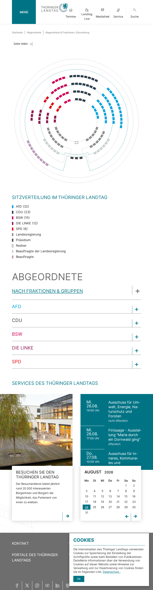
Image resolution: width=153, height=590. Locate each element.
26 (102, 507)
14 (118, 496)
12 (102, 496)
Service (118, 16)
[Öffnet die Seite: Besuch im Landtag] (36, 432)
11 (94, 496)
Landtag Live (86, 16)
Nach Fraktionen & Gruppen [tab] (47, 291)
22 (126, 501)
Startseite (17, 32)
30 (134, 507)
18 (94, 501)
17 (86, 501)
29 (126, 507)
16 (133, 496)
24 (86, 507)
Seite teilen (21, 43)
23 (134, 501)
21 (118, 501)
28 (118, 507)
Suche (134, 16)
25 (94, 507)
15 (126, 496)
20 (110, 501)
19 (102, 501)
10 (86, 496)
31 (86, 512)
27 (110, 507)
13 (110, 496)
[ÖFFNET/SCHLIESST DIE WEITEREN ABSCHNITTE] (136, 290)
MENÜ (24, 12)
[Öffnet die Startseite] (54, 12)
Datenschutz (111, 571)
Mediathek (103, 16)
